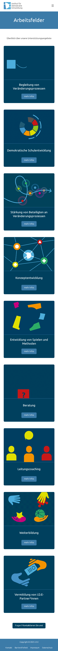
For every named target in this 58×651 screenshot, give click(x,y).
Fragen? (29, 625)
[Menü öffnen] (52, 5)
